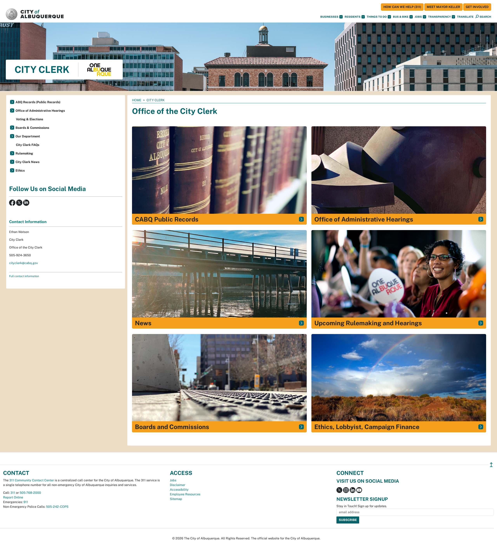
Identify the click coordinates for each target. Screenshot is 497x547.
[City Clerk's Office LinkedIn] (25, 202)
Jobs (418, 16)
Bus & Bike (400, 16)
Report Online (13, 497)
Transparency (439, 16)
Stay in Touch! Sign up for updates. (361, 506)
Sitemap (176, 499)
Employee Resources (185, 494)
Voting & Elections (29, 119)
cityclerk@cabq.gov (23, 263)
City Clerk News (27, 162)
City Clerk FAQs (27, 145)
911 (25, 502)
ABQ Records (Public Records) (38, 102)
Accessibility (179, 489)
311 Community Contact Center (31, 480)
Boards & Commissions (32, 128)
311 (12, 493)
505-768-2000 (30, 493)
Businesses (329, 16)
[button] (465, 16)
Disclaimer (177, 485)
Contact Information (28, 221)
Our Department (28, 136)
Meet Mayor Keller (443, 7)
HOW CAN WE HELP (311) (402, 7)
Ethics (20, 170)
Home (136, 100)
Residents (353, 16)
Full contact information (24, 276)
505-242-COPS (57, 507)
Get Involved (477, 7)
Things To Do (377, 16)
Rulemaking (24, 153)
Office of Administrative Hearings (40, 111)
